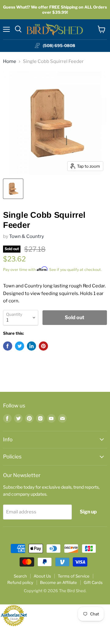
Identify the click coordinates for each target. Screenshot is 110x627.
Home (9, 61)
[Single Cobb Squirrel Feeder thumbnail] (13, 189)
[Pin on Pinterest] (43, 346)
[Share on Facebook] (7, 346)
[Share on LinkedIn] (31, 346)
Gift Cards (93, 582)
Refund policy (20, 582)
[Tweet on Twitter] (19, 346)
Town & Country (26, 236)
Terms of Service (74, 576)
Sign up (88, 512)
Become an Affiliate (58, 582)
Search (20, 576)
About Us (42, 576)
